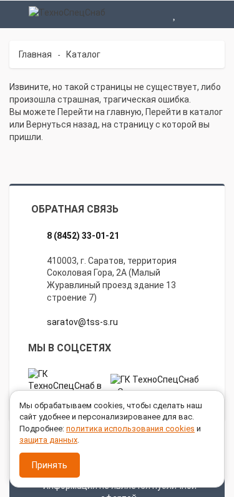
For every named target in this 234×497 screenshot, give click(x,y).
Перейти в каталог (184, 112)
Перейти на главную (99, 112)
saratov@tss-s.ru (82, 322)
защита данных (48, 439)
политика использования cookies (130, 428)
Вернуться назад (62, 124)
